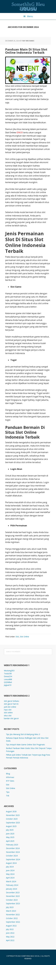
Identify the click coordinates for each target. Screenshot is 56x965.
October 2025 (12, 819)
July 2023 (10, 907)
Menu (30, 16)
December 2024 (13, 848)
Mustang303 (9, 670)
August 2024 (11, 863)
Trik (7, 795)
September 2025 (13, 822)
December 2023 (13, 892)
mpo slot (7, 709)
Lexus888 (8, 679)
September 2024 (13, 859)
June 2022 (10, 933)
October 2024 (12, 855)
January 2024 (11, 889)
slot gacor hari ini (11, 704)
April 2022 (10, 940)
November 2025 (13, 815)
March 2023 (11, 911)
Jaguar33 (7, 685)
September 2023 (13, 903)
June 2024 (10, 870)
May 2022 (10, 936)
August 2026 (11, 811)
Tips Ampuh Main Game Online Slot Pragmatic (25, 744)
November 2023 (13, 896)
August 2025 (11, 826)
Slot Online (24, 636)
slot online (8, 712)
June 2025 (10, 833)
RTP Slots (10, 781)
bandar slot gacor (11, 718)
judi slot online (10, 707)
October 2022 (12, 918)
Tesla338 (8, 673)
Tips (8, 792)
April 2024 (10, 877)
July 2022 (10, 929)
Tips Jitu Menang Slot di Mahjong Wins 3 (23, 734)
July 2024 (10, 866)
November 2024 (13, 852)
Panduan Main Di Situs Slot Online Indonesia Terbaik (26, 51)
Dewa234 (8, 676)
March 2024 (11, 881)
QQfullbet (8, 682)
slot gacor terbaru (11, 701)
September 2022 (13, 922)
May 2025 (10, 837)
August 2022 (11, 925)
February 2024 (12, 885)
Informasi (10, 777)
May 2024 (10, 874)
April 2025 (10, 841)
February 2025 (12, 844)
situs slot (7, 715)
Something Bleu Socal (28, 6)
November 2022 (13, 914)
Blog (8, 773)
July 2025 (10, 830)
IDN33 (19, 132)
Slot (17, 636)
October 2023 (12, 900)
